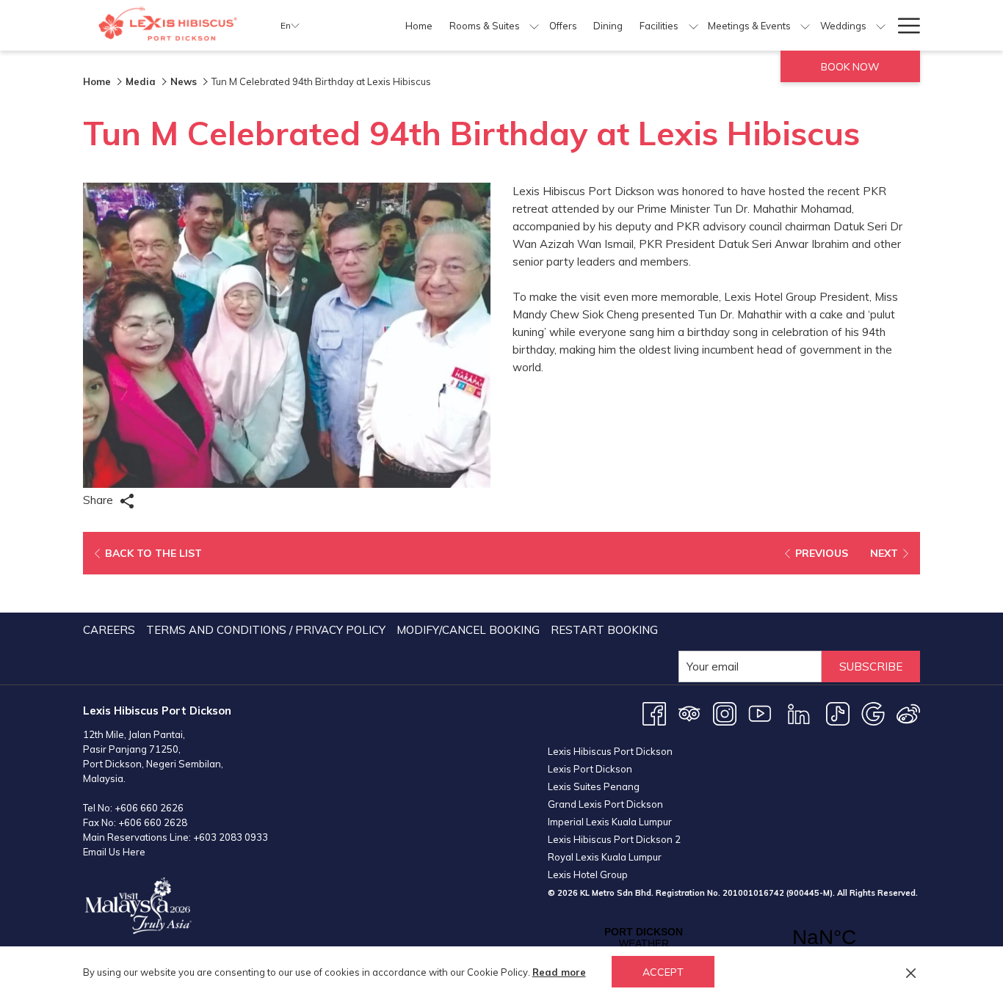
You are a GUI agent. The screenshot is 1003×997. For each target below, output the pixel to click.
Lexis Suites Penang (594, 786)
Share (99, 500)
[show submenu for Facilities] (693, 25)
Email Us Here (114, 852)
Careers (109, 630)
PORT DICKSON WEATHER (734, 938)
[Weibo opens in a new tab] (908, 713)
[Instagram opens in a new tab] (724, 713)
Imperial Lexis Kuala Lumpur (610, 822)
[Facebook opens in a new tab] (654, 713)
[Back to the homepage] (170, 25)
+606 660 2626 (149, 808)
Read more (559, 972)
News (183, 81)
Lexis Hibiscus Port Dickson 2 (614, 839)
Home (97, 81)
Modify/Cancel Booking (468, 630)
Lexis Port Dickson (590, 769)
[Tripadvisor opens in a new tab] (689, 713)
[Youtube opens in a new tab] (760, 713)
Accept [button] (663, 972)
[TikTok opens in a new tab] (838, 713)
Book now (850, 66)
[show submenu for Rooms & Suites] (534, 25)
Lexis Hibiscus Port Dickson (610, 751)
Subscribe (870, 666)
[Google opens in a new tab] (873, 713)
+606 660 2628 (152, 822)
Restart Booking (604, 630)
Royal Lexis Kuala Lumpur (605, 857)
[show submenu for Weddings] (881, 25)
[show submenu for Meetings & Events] (805, 25)
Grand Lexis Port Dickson (605, 804)
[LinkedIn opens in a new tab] (798, 713)
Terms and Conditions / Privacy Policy (265, 630)
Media (141, 81)
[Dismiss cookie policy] (911, 972)
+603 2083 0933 (230, 837)
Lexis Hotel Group (588, 874)
